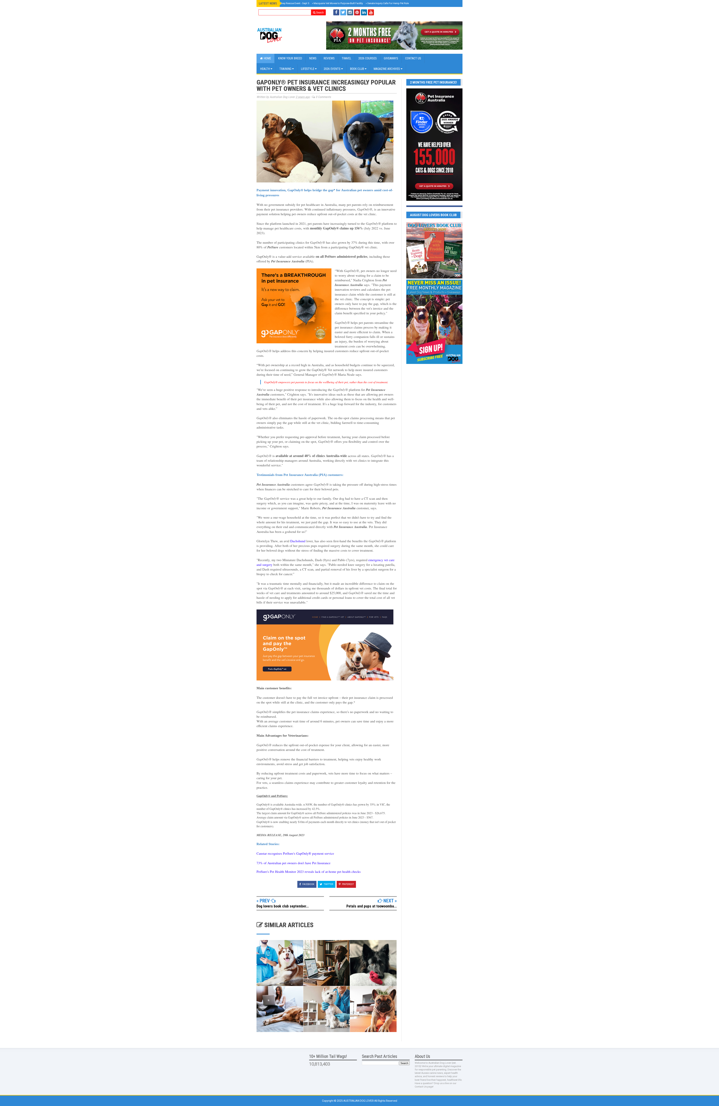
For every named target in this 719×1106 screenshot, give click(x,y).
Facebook (308, 884)
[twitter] (343, 12)
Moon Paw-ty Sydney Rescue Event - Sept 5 (285, 3)
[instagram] (350, 12)
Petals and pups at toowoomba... (371, 906)
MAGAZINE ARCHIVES (387, 69)
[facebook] (336, 12)
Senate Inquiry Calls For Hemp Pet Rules (388, 3)
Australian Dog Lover (358, 1100)
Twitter (328, 884)
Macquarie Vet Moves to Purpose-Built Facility (337, 3)
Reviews (329, 58)
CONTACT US (413, 58)
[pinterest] (357, 12)
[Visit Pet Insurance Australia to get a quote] (394, 35)
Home (267, 58)
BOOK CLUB (357, 69)
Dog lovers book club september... (283, 906)
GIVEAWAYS (391, 58)
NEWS (312, 58)
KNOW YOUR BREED (290, 58)
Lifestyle (308, 69)
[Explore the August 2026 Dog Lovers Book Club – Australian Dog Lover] (434, 277)
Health (265, 69)
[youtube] (371, 12)
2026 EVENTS (332, 69)
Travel (346, 58)
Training (285, 69)
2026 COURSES (367, 58)
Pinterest (348, 884)
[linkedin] (364, 12)
